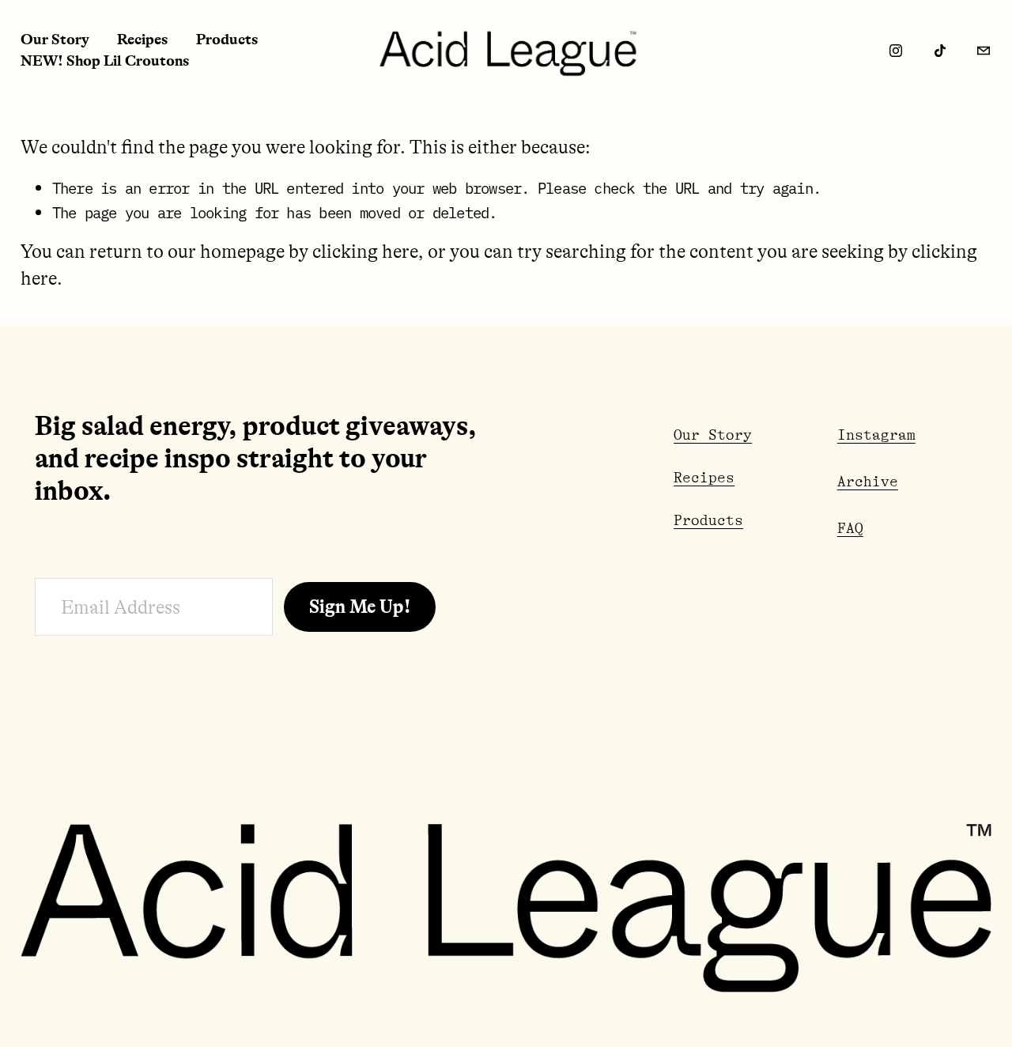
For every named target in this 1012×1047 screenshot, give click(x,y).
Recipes (142, 39)
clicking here (365, 252)
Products (227, 39)
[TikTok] (940, 51)
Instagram (876, 435)
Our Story (55, 39)
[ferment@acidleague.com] (983, 51)
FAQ (850, 528)
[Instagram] (896, 51)
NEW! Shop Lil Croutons (105, 61)
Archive (867, 481)
